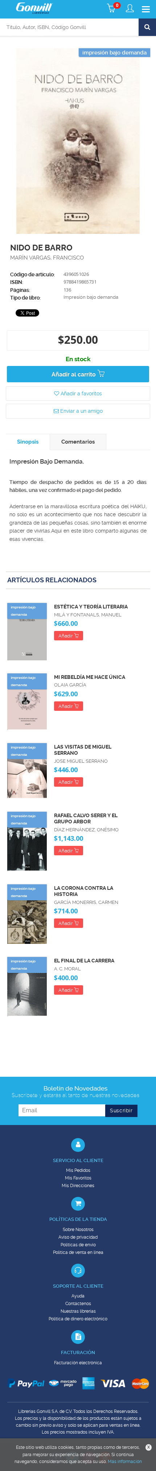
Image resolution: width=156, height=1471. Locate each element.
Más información (125, 1461)
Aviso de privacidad (78, 1237)
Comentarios (78, 442)
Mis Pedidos (78, 1170)
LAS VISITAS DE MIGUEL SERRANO (82, 750)
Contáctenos (78, 1303)
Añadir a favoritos (80, 393)
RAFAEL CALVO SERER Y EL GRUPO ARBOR (86, 818)
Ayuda (78, 1296)
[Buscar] (147, 27)
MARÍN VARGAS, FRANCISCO (47, 257)
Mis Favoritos (78, 1178)
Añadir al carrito (74, 374)
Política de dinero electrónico (78, 1318)
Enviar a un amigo (81, 411)
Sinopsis (27, 442)
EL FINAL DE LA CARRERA (84, 960)
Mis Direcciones (78, 1185)
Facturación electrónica (78, 1362)
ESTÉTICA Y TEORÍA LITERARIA (91, 607)
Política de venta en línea (78, 1252)
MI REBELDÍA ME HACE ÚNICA (89, 677)
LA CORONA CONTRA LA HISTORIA (83, 891)
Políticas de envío (78, 1244)
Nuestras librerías (78, 1311)
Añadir (66, 636)
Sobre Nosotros (78, 1229)
